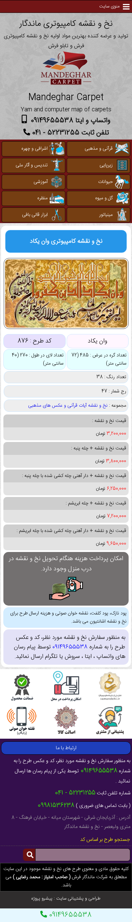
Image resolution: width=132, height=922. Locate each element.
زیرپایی (106, 165)
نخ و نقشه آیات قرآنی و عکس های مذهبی (68, 406)
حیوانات (105, 182)
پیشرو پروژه (41, 898)
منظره (42, 198)
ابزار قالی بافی (35, 215)
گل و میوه (104, 198)
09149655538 (69, 915)
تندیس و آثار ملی (32, 165)
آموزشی (41, 182)
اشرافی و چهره (34, 149)
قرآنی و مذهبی (99, 149)
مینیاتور (106, 215)
